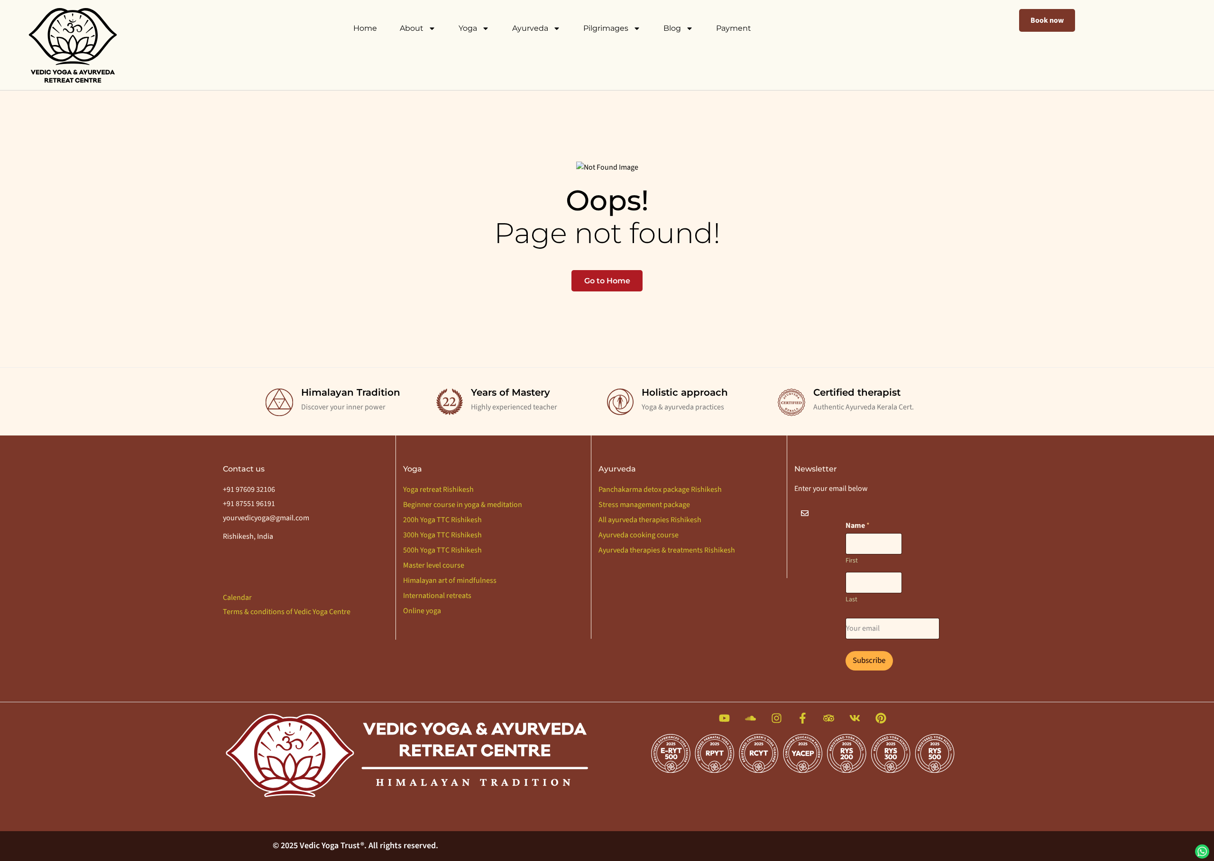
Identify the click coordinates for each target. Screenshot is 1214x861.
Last (851, 600)
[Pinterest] (880, 718)
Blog (672, 28)
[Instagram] (776, 718)
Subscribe (869, 660)
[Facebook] (802, 718)
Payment (733, 28)
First (852, 561)
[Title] (724, 718)
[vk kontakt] (854, 718)
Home (365, 28)
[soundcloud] (750, 718)
